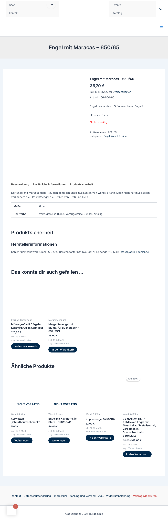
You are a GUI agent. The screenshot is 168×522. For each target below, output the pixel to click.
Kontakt (14, 13)
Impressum (60, 496)
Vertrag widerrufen (145, 496)
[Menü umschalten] (51, 5)
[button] (160, 9)
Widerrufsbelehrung (118, 496)
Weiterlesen (21, 440)
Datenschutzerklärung (37, 496)
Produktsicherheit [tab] (81, 184)
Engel (107, 136)
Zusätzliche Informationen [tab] (49, 184)
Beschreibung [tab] (20, 184)
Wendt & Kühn (118, 136)
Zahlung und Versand (83, 496)
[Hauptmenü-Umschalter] (161, 27)
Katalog (117, 13)
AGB (101, 496)
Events (117, 5)
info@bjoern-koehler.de (134, 252)
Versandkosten (122, 91)
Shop (12, 5)
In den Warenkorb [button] (25, 346)
